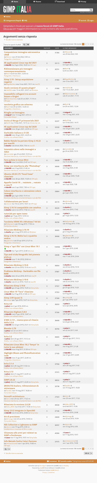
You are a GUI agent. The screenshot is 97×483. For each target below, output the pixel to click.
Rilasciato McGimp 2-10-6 (16, 279)
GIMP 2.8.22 (9, 379)
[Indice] (18, 9)
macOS (37, 84)
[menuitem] (24, 20)
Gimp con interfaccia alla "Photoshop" (22, 166)
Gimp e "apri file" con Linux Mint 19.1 (22, 246)
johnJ (8, 216)
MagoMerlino (10, 84)
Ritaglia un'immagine (14, 112)
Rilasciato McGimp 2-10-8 (16, 265)
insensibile (9, 154)
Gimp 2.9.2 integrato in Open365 (19, 410)
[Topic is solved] (5, 249)
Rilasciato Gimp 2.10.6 (14, 285)
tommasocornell (11, 443)
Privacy (83, 2)
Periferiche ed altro (11, 226)
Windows (35, 90)
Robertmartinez (11, 99)
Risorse (38, 2)
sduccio (8, 427)
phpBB (41, 468)
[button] (93, 44)
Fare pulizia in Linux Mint (16, 160)
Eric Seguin (43, 465)
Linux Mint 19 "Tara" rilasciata (18, 291)
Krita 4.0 (8, 303)
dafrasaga (9, 419)
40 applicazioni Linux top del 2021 (20, 62)
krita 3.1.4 (9, 363)
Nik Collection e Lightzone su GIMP (20, 424)
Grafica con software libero (13, 137)
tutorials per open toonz (15, 213)
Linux (32, 251)
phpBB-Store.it (54, 470)
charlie (8, 146)
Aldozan (8, 57)
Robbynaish (10, 224)
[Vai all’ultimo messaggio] (71, 52)
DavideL (8, 391)
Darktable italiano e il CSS (16, 132)
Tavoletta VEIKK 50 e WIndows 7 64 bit (22, 221)
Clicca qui (7, 28)
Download (61, 2)
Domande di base (10, 117)
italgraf (8, 115)
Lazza (8, 437)
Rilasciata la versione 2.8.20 (17, 404)
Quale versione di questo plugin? (19, 88)
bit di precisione (12, 416)
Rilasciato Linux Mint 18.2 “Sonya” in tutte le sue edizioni (21, 345)
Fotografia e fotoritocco (12, 59)
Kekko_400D (10, 407)
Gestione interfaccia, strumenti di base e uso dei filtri (22, 156)
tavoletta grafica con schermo (18, 104)
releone (8, 204)
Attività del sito (35, 123)
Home (15, 2)
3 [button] (88, 44)
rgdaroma (9, 241)
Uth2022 (9, 90)
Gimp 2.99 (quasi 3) (13, 297)
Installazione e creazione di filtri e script (18, 429)
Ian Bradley (65, 465)
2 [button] (85, 44)
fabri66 (8, 65)
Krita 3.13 (8, 371)
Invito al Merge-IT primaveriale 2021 (21, 120)
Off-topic (33, 65)
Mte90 (8, 123)
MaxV (8, 74)
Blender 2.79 (10, 328)
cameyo (8, 300)
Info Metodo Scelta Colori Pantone (20, 441)
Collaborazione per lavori (16, 201)
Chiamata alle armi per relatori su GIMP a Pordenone (20, 433)
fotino (8, 399)
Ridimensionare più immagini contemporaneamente (18, 70)
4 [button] (90, 44)
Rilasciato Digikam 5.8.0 (15, 312)
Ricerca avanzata (86, 12)
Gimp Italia (35, 288)
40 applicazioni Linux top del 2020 (20, 126)
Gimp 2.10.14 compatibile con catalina (22, 207)
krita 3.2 (8, 336)
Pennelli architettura (14, 396)
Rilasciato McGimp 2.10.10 (16, 229)
